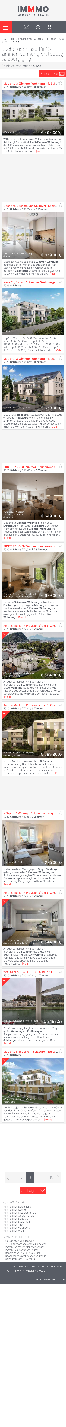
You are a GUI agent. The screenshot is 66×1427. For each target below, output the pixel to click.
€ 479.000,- (52, 255)
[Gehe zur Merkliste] (38, 27)
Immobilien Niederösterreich (21, 1212)
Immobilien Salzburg (16, 1218)
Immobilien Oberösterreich (20, 1215)
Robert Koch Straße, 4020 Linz (22, 1252)
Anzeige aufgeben (36, 1270)
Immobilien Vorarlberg (17, 1227)
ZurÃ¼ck (5, 655)
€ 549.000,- (52, 516)
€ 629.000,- (52, 595)
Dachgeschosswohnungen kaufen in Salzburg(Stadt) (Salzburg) (25, 1257)
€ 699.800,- (52, 754)
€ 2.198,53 (53, 1021)
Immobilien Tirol (14, 1224)
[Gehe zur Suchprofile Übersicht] (26, 27)
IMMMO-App (17, 1270)
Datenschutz (40, 1266)
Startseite (8, 39)
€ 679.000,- (52, 408)
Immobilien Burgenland (18, 1206)
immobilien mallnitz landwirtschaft (24, 1246)
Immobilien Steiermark (17, 1221)
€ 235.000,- (52, 862)
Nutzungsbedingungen (16, 1266)
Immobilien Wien (14, 1230)
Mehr (40, 151)
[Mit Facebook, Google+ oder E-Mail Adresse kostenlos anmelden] (49, 27)
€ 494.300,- (52, 132)
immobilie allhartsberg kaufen (22, 1249)
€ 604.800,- (52, 675)
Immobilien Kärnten (16, 1209)
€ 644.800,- (52, 942)
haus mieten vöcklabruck (19, 1240)
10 (51, 1177)
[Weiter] (58, 1177)
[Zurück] (8, 1177)
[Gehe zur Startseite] (33, 15)
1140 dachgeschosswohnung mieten (25, 1243)
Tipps (6, 1270)
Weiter (61, 655)
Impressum (56, 1266)
